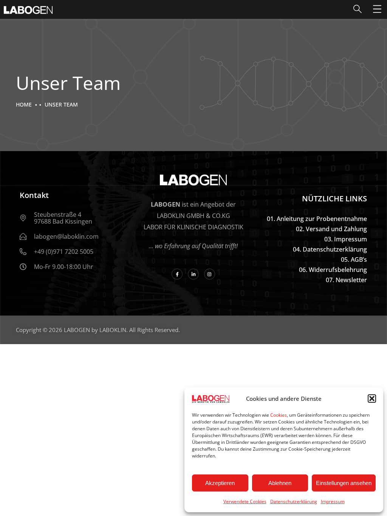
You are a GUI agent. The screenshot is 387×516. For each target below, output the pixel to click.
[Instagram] (209, 274)
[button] (372, 398)
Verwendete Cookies (244, 501)
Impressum (333, 501)
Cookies (278, 415)
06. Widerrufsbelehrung (333, 270)
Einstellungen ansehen (344, 483)
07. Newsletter (346, 280)
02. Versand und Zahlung (331, 229)
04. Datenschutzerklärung (330, 249)
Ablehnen (279, 483)
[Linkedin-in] (193, 274)
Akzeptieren (220, 483)
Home (24, 104)
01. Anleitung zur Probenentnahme (317, 219)
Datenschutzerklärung (293, 501)
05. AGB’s (354, 259)
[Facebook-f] (177, 274)
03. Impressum (345, 239)
